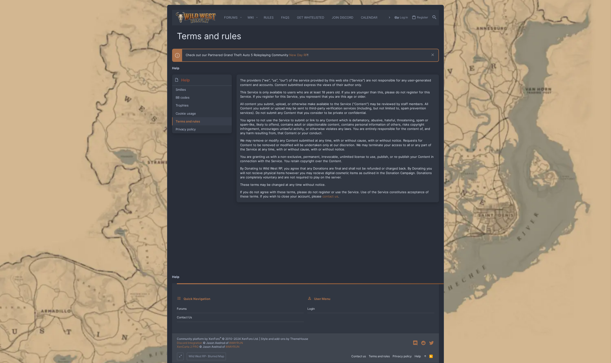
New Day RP (298, 55)
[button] (241, 17)
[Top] (425, 356)
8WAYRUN (236, 343)
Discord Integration (189, 343)
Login (311, 308)
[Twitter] (431, 343)
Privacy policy (186, 129)
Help (418, 356)
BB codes (183, 97)
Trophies (182, 105)
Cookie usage (186, 113)
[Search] (434, 17)
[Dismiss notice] (432, 55)
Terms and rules (188, 121)
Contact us (184, 317)
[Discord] (415, 343)
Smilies (181, 89)
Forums (182, 308)
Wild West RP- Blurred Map (206, 356)
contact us (330, 196)
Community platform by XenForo (217, 339)
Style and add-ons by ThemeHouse (284, 339)
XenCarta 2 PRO (188, 346)
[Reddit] (423, 343)
